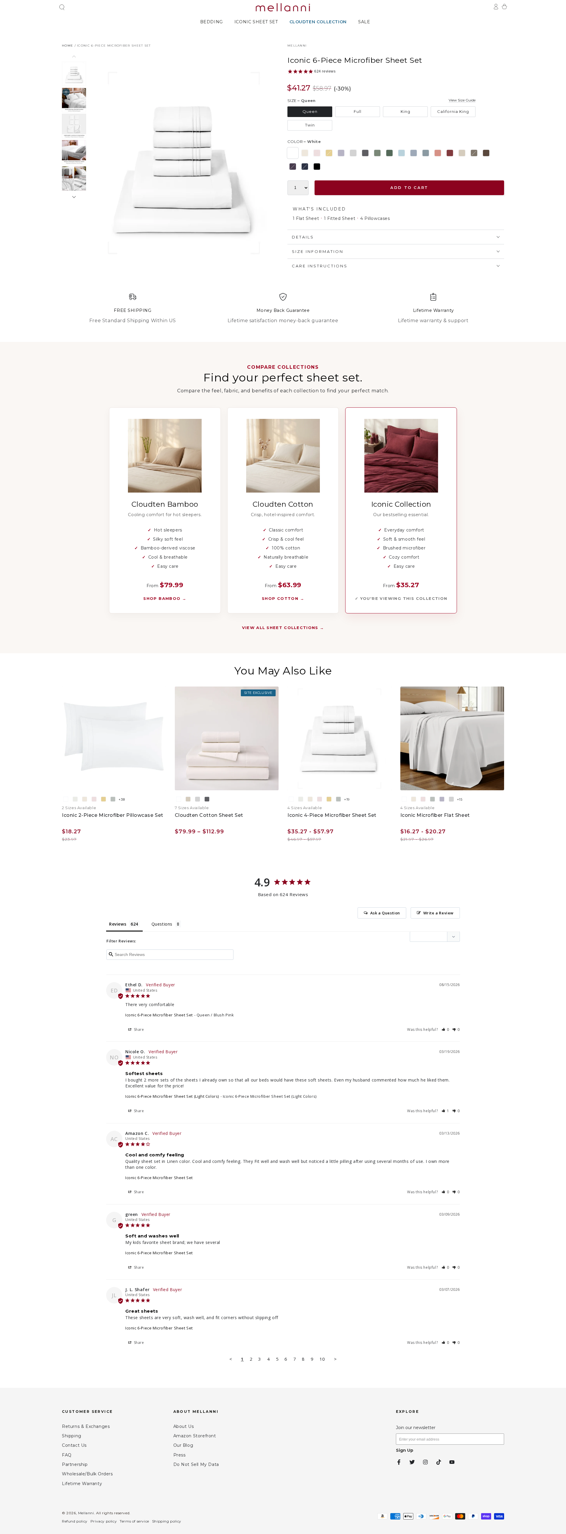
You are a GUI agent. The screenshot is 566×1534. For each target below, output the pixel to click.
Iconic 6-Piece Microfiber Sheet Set (114, 45)
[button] (61, 7)
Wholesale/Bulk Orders (87, 1474)
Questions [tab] (162, 924)
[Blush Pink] (317, 153)
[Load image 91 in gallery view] (74, 74)
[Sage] (377, 153)
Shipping (71, 1435)
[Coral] (437, 153)
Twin (310, 125)
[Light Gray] (353, 153)
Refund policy (75, 1521)
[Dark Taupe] (474, 153)
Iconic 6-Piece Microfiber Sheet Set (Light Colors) (172, 1096)
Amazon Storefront (194, 1435)
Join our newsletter (415, 1427)
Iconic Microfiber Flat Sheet (435, 815)
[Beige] (462, 153)
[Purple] (292, 166)
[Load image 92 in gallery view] (74, 100)
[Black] (317, 166)
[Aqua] (401, 153)
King (405, 111)
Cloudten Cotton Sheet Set (209, 815)
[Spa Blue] (425, 153)
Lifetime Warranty (82, 1483)
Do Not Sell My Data (196, 1464)
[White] (292, 153)
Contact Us (74, 1445)
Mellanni (297, 45)
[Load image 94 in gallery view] (74, 152)
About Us (183, 1426)
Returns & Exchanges (86, 1426)
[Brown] (486, 153)
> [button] (335, 1359)
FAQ (67, 1455)
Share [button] (138, 1029)
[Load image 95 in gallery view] (74, 178)
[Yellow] (329, 153)
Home (67, 45)
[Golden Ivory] (305, 153)
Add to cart (409, 187)
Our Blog (183, 1445)
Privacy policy (104, 1521)
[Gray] (365, 153)
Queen (309, 111)
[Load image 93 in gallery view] (74, 126)
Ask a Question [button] (385, 913)
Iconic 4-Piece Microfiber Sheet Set (331, 815)
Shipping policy (166, 1521)
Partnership (75, 1464)
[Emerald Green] (389, 153)
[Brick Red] (450, 153)
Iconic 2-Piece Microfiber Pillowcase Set (112, 815)
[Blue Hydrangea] (413, 153)
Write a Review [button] (438, 913)
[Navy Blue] (305, 166)
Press (179, 1455)
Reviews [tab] (117, 924)
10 (322, 1359)
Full (357, 111)
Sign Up (404, 1450)
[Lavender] (341, 153)
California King (453, 111)
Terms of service (134, 1521)
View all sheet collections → (283, 627)
